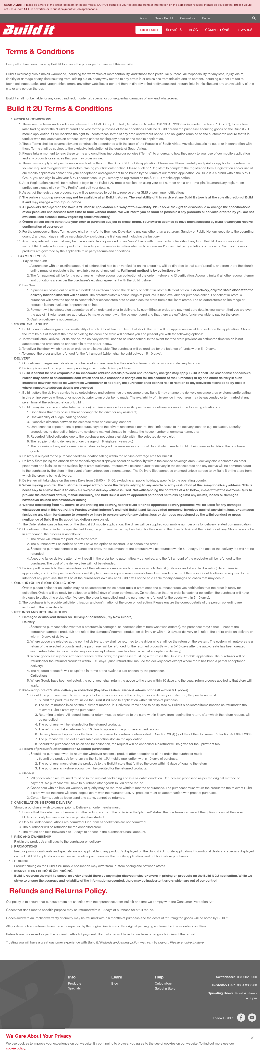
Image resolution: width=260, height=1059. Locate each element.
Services (174, 30)
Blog (193, 30)
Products (74, 983)
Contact (207, 18)
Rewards (244, 30)
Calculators (187, 18)
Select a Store (149, 29)
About (143, 18)
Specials (74, 988)
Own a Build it (164, 18)
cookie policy (15, 1048)
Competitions (217, 30)
